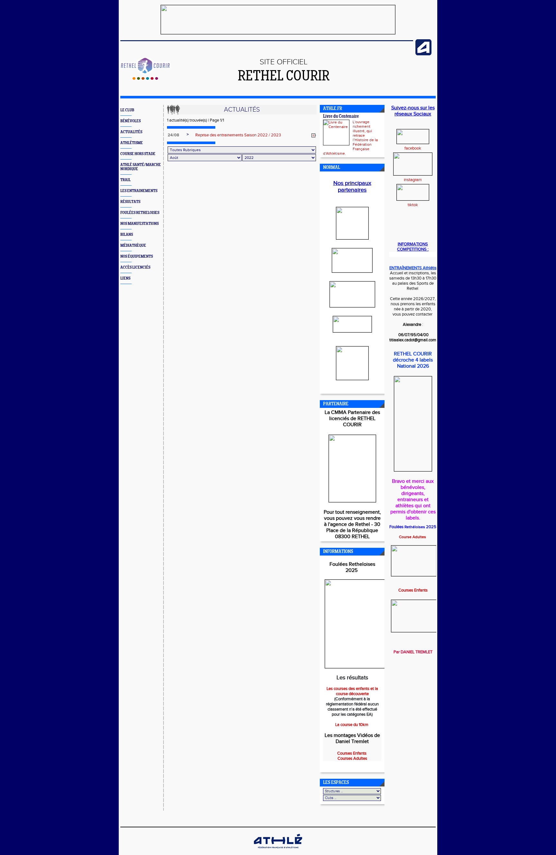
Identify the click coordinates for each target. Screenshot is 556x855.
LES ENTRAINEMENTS (138, 191)
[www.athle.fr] (423, 54)
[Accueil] (145, 78)
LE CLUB (127, 110)
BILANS (126, 235)
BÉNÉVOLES (130, 121)
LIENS (125, 278)
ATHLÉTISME (131, 143)
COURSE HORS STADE (137, 154)
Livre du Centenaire (341, 116)
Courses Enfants (413, 590)
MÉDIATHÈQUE (133, 246)
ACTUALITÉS (131, 132)
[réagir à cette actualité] (313, 135)
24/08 (173, 135)
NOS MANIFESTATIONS (139, 224)
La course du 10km (352, 724)
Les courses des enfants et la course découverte (352, 691)
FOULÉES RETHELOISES (139, 213)
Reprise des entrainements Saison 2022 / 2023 (238, 135)
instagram (413, 179)
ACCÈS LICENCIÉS (135, 267)
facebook (412, 148)
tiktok (413, 204)
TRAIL (125, 180)
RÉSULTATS (130, 202)
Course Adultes (413, 537)
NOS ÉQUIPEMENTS (136, 256)
